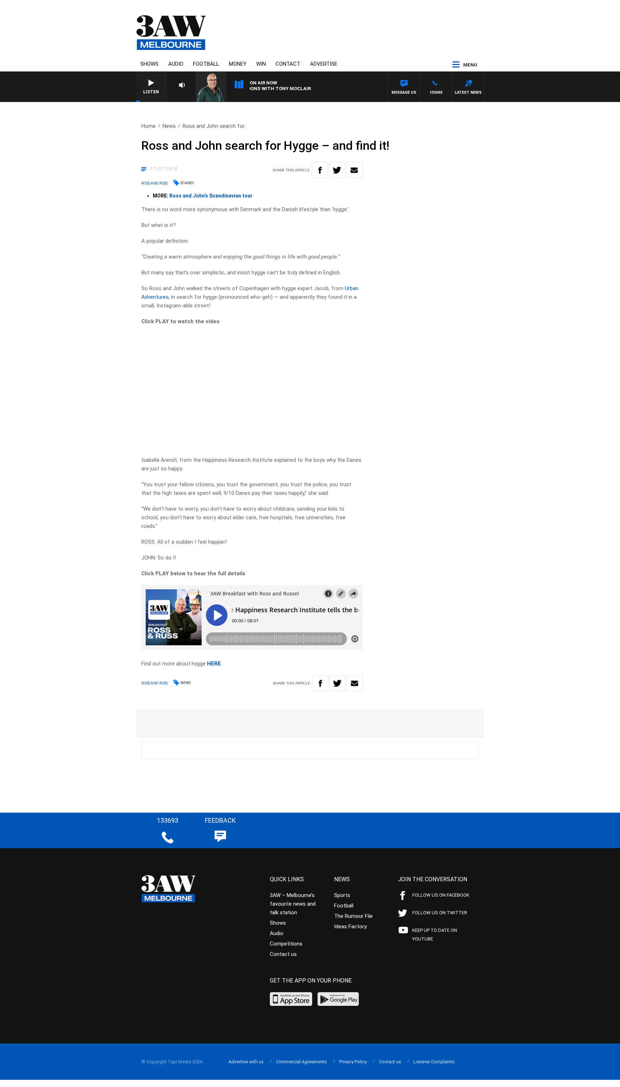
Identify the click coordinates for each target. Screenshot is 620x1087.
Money (237, 64)
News (169, 126)
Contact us (283, 954)
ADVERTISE (323, 64)
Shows (149, 64)
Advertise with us (246, 1061)
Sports (342, 895)
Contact (288, 64)
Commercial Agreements (301, 1061)
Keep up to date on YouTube (434, 935)
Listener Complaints (434, 1061)
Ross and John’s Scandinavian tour (211, 196)
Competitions (286, 943)
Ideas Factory (350, 926)
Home (148, 126)
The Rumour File (353, 916)
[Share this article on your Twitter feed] (337, 170)
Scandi (187, 183)
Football (206, 64)
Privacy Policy (353, 1061)
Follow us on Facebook (440, 895)
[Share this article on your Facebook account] (320, 170)
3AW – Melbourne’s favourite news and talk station (293, 904)
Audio (175, 64)
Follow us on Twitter (439, 912)
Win (261, 64)
